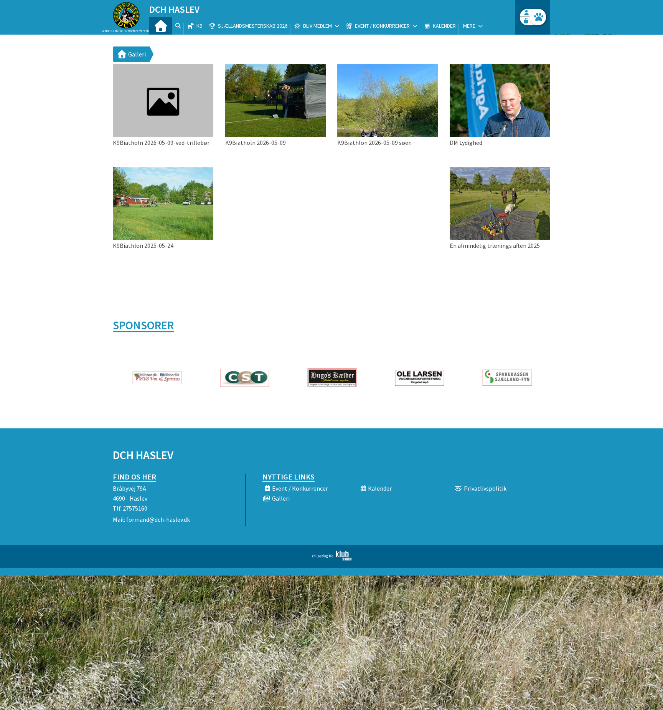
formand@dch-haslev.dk (158, 519)
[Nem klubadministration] (331, 558)
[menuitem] (160, 26)
